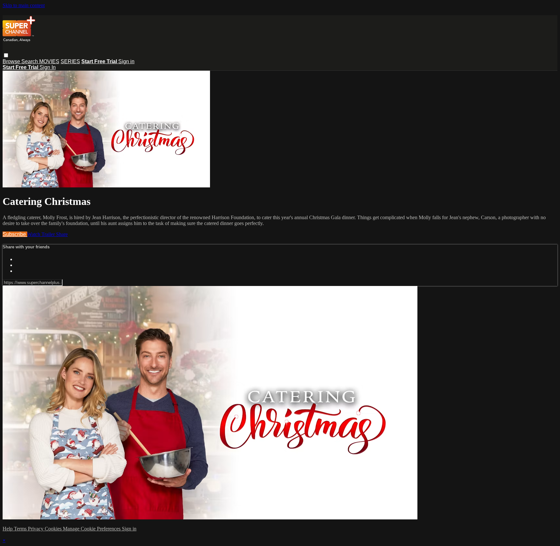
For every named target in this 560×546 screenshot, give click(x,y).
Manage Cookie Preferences (92, 528)
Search (30, 61)
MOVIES (49, 61)
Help (8, 528)
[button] (6, 55)
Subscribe (15, 234)
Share (62, 234)
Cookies (54, 528)
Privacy (36, 528)
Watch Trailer (41, 234)
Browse (12, 61)
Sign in (126, 61)
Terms (21, 528)
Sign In (48, 67)
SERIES (70, 61)
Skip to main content (24, 5)
